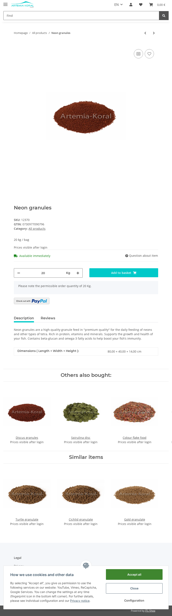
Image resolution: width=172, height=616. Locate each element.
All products (37, 229)
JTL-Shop (150, 610)
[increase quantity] (77, 272)
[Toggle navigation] (5, 2)
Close (134, 588)
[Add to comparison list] (138, 53)
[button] (131, 4)
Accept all (134, 574)
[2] (32, 301)
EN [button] (116, 4)
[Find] (164, 15)
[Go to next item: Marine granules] (154, 32)
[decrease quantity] (18, 272)
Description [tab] (24, 318)
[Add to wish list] (149, 53)
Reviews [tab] (48, 318)
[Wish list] (141, 4)
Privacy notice (80, 600)
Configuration (134, 600)
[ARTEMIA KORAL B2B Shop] (22, 4)
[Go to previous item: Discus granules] (145, 32)
